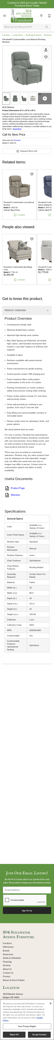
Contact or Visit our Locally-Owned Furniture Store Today (27, 4)
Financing (7, 961)
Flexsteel (17, 140)
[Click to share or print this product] (46, 50)
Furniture (6, 35)
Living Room (18, 35)
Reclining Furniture (33, 35)
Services (7, 965)
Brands (6, 950)
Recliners (48, 35)
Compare (21, 215)
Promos (6, 976)
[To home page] (22, 16)
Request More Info (28, 151)
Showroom (8, 954)
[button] (4, 15)
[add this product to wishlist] (46, 57)
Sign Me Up (27, 910)
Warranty (15, 495)
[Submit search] (47, 27)
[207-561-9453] (49, 15)
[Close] (50, 1003)
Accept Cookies (39, 1035)
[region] (27, 1019)
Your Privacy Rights (27, 1026)
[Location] (41, 15)
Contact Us (8, 973)
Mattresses (8, 947)
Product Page (18, 488)
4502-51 (13, 143)
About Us (7, 969)
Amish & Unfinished (12, 958)
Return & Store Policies (14, 980)
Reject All (14, 1035)
